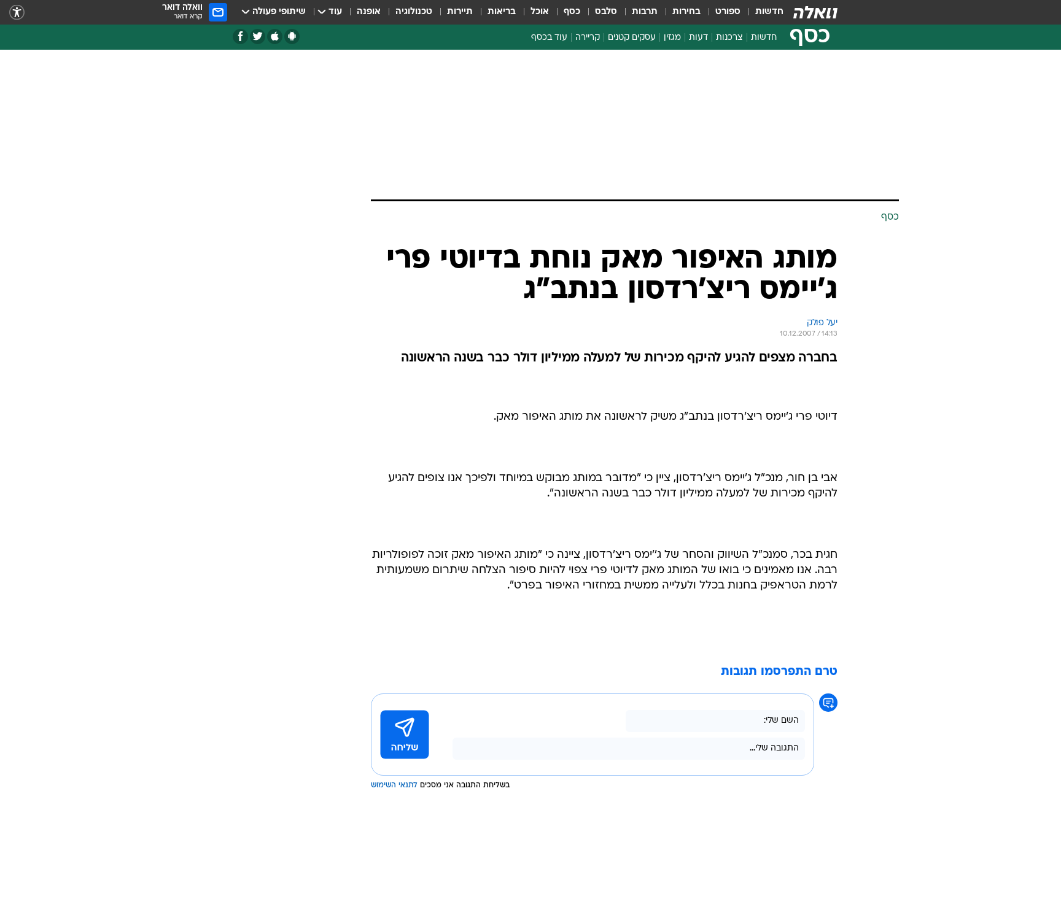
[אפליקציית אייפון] (274, 36)
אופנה (369, 12)
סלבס (606, 12)
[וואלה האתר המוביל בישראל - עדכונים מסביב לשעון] (815, 12)
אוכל (539, 12)
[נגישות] (17, 12)
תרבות (645, 12)
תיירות (460, 12)
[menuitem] (761, 12)
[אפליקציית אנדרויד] (292, 36)
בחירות (686, 12)
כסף (572, 12)
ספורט (727, 12)
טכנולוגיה (413, 12)
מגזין (672, 38)
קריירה (587, 38)
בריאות (502, 12)
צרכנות (729, 38)
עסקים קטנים (632, 38)
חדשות (769, 12)
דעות (698, 38)
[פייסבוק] (240, 36)
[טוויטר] (257, 36)
